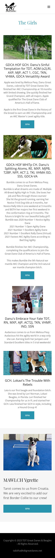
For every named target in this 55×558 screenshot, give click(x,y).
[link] (11, 6)
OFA (27, 124)
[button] (49, 7)
